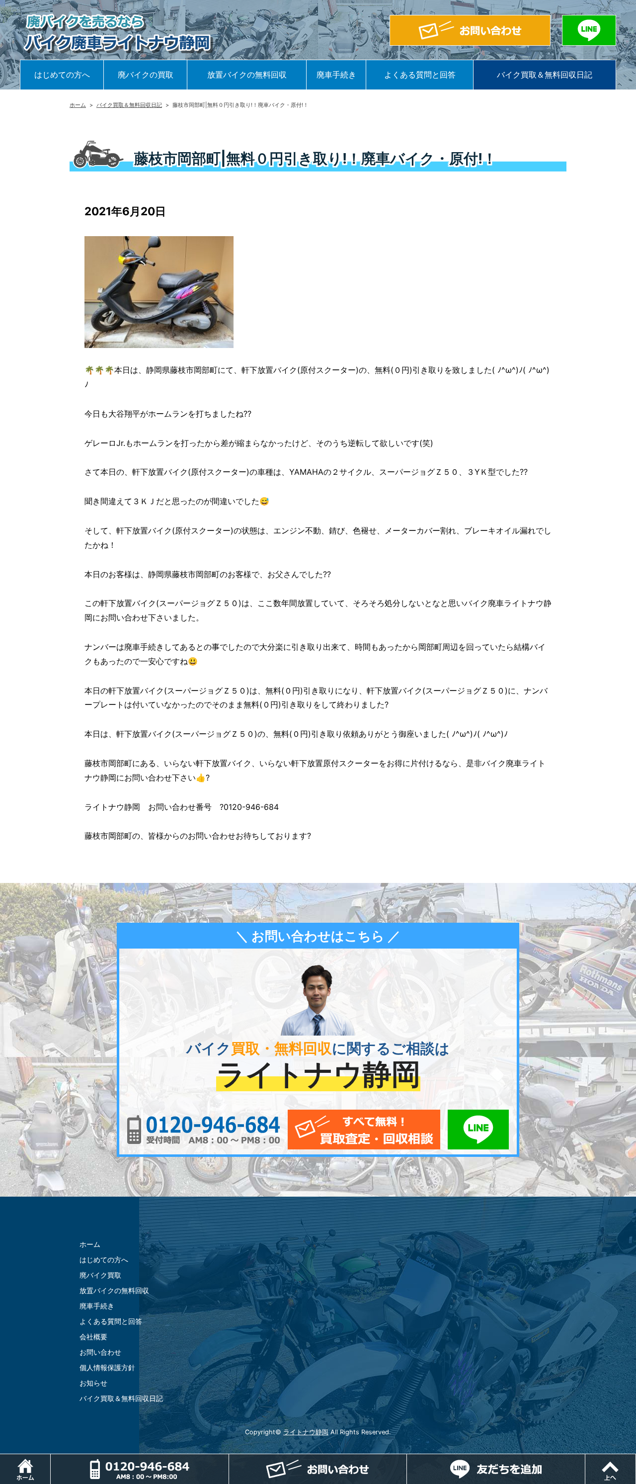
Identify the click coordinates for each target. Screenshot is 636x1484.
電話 (140, 1469)
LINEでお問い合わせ (478, 1129)
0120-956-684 (203, 1129)
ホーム (78, 104)
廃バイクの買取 (145, 75)
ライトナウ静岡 (305, 1432)
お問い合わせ (100, 1352)
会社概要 (93, 1336)
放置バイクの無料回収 (247, 75)
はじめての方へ (62, 75)
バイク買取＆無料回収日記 (544, 75)
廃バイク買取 (100, 1275)
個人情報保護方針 (107, 1367)
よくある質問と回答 (420, 75)
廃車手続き (336, 75)
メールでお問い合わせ (364, 1129)
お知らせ (93, 1383)
